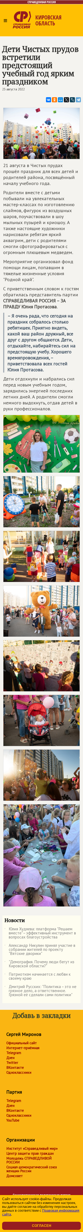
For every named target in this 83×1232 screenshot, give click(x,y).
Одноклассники (18, 1072)
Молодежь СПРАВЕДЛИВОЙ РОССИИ (29, 1160)
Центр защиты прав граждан (30, 1153)
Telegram (13, 1053)
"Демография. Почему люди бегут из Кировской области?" (39, 964)
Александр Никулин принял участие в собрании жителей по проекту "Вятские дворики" (39, 949)
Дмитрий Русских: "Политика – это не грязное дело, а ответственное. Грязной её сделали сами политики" (40, 991)
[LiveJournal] (72, 99)
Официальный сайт (21, 1043)
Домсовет (14, 1176)
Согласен (41, 1226)
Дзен (10, 1058)
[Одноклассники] (54, 99)
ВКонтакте (15, 1067)
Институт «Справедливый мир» (32, 1148)
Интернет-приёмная (22, 1048)
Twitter (12, 1063)
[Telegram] (78, 99)
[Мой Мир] (60, 99)
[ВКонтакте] (48, 99)
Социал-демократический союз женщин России (31, 1169)
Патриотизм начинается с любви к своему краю (37, 976)
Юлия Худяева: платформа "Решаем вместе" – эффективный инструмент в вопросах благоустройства (40, 933)
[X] (66, 99)
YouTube (12, 1120)
